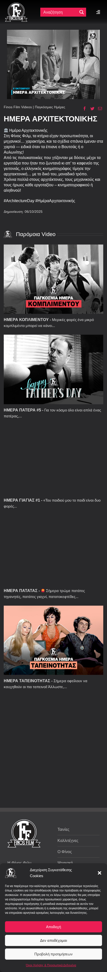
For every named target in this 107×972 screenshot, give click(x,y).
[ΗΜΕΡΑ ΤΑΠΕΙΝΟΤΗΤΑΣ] (53, 640)
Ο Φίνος (64, 852)
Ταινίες (63, 829)
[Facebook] (83, 108)
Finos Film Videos (18, 107)
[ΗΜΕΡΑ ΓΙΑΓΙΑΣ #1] (53, 459)
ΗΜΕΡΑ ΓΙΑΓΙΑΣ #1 (22, 500)
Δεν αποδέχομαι (53, 940)
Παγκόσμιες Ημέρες (50, 107)
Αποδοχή (53, 927)
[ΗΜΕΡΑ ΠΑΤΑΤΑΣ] (53, 550)
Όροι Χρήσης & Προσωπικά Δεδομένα (51, 965)
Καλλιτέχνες (67, 840)
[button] (99, 872)
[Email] (98, 108)
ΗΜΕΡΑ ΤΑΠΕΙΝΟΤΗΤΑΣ (27, 681)
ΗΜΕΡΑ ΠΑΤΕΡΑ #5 (22, 410)
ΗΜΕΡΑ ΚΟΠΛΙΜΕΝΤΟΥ (26, 320)
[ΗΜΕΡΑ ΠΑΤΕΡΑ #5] (53, 369)
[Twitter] (90, 108)
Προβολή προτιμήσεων (53, 954)
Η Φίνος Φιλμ (19, 863)
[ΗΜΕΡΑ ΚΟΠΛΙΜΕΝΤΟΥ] (53, 279)
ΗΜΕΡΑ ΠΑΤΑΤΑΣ (21, 591)
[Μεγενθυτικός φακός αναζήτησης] (81, 12)
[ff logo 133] (16, 4)
